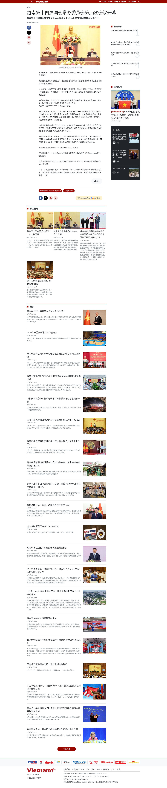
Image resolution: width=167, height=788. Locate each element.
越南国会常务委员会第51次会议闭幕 (66, 233)
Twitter (29, 33)
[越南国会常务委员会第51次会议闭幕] (67, 220)
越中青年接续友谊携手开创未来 (42, 618)
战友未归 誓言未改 (118, 169)
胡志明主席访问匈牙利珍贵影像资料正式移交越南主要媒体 (53, 355)
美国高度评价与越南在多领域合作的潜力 (46, 311)
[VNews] (41, 762)
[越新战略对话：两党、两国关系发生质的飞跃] (94, 511)
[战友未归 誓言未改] (134, 172)
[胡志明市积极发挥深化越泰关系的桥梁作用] (94, 554)
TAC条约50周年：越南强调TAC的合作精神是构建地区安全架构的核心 (125, 43)
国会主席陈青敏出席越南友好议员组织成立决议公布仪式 (53, 420)
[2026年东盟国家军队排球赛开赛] (94, 338)
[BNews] (58, 762)
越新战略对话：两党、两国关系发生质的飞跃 (48, 505)
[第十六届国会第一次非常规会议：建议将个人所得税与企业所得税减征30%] (94, 575)
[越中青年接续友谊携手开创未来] (94, 624)
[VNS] (79, 762)
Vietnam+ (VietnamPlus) (42, 1)
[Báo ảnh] (120, 762)
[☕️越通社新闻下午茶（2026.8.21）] (94, 532)
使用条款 (75, 769)
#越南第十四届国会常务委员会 (50, 191)
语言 (93, 769)
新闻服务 (106, 769)
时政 (28, 7)
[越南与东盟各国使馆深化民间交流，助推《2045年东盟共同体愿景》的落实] (94, 490)
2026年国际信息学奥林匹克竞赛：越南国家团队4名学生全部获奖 (125, 114)
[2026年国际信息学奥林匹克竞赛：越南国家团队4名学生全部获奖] (125, 99)
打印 (29, 38)
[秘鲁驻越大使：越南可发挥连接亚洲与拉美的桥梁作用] (94, 735)
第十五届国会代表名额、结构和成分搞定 (39, 282)
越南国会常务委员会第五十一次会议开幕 (39, 233)
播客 (118, 130)
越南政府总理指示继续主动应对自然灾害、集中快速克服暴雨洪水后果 (53, 464)
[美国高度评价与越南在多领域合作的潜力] (94, 317)
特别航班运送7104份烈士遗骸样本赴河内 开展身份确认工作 (54, 641)
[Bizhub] (66, 762)
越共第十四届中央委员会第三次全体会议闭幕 (125, 54)
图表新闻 (118, 87)
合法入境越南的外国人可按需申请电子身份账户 (125, 75)
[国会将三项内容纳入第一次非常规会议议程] (94, 670)
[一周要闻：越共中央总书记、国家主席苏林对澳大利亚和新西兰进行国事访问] (134, 154)
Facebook (29, 28)
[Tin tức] (49, 762)
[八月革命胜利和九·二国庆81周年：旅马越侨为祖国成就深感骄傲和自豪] (94, 691)
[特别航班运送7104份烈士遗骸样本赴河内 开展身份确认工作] (94, 646)
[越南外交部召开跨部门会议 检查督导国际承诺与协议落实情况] (94, 382)
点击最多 (118, 26)
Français (117, 1)
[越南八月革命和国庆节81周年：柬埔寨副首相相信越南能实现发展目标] (94, 714)
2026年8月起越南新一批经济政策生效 (124, 31)
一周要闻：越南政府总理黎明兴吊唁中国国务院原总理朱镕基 (119, 137)
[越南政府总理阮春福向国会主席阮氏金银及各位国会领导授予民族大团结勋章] (93, 220)
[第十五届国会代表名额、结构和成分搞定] (40, 270)
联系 (118, 769)
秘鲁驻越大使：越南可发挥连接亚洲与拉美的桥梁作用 (52, 729)
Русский (133, 1)
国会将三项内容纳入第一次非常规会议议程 (47, 664)
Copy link (29, 43)
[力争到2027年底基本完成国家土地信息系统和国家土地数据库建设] (94, 597)
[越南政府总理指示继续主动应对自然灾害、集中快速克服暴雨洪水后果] (94, 468)
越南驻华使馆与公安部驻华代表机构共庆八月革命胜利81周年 (53, 443)
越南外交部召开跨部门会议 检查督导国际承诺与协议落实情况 (54, 378)
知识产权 (67, 769)
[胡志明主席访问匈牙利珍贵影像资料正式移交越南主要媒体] (94, 360)
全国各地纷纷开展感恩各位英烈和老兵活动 (125, 64)
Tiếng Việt (102, 1)
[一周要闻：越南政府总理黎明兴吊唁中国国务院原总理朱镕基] (134, 138)
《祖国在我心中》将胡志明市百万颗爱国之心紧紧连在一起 (53, 400)
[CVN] (93, 762)
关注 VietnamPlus (84, 198)
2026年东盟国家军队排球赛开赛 (42, 332)
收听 (118, 143)
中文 (129, 1)
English (110, 1)
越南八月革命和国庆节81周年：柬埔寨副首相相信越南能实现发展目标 (53, 709)
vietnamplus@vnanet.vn (79, 779)
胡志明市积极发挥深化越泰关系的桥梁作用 (47, 547)
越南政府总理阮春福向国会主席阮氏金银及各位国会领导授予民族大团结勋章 (92, 234)
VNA (98, 769)
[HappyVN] (134, 762)
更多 (32, 307)
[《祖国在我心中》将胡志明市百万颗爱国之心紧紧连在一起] (94, 404)
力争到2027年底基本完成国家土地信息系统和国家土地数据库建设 (54, 593)
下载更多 (66, 749)
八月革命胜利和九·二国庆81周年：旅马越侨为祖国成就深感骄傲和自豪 (54, 687)
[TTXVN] (32, 762)
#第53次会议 (69, 191)
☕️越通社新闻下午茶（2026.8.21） (43, 526)
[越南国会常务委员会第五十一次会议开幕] (40, 220)
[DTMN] (107, 762)
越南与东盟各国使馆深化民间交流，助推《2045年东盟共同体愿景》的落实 (54, 485)
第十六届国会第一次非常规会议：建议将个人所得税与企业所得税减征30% (53, 570)
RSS (82, 769)
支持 (87, 769)
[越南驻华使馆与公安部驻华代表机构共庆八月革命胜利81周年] (94, 447)
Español (123, 1)
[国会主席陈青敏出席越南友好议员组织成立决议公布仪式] (94, 426)
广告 (113, 769)
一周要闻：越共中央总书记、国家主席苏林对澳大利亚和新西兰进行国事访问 (119, 154)
